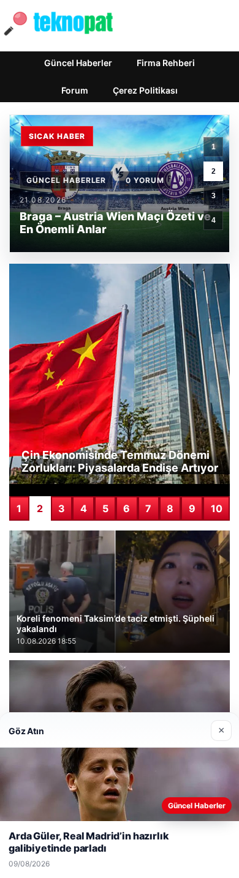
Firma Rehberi (166, 63)
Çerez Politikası (145, 90)
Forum (74, 90)
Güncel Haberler (78, 63)
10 (216, 508)
